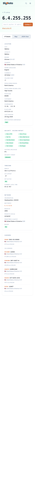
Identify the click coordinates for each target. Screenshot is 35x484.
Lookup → (28, 24)
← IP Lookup (6, 12)
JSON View (25, 36)
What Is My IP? (6, 28)
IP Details (7, 36)
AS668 (6, 239)
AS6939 (6, 269)
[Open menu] (30, 3)
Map (16, 36)
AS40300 (7, 260)
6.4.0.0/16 (8, 205)
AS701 (6, 286)
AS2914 (6, 278)
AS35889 (7, 252)
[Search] (26, 3)
